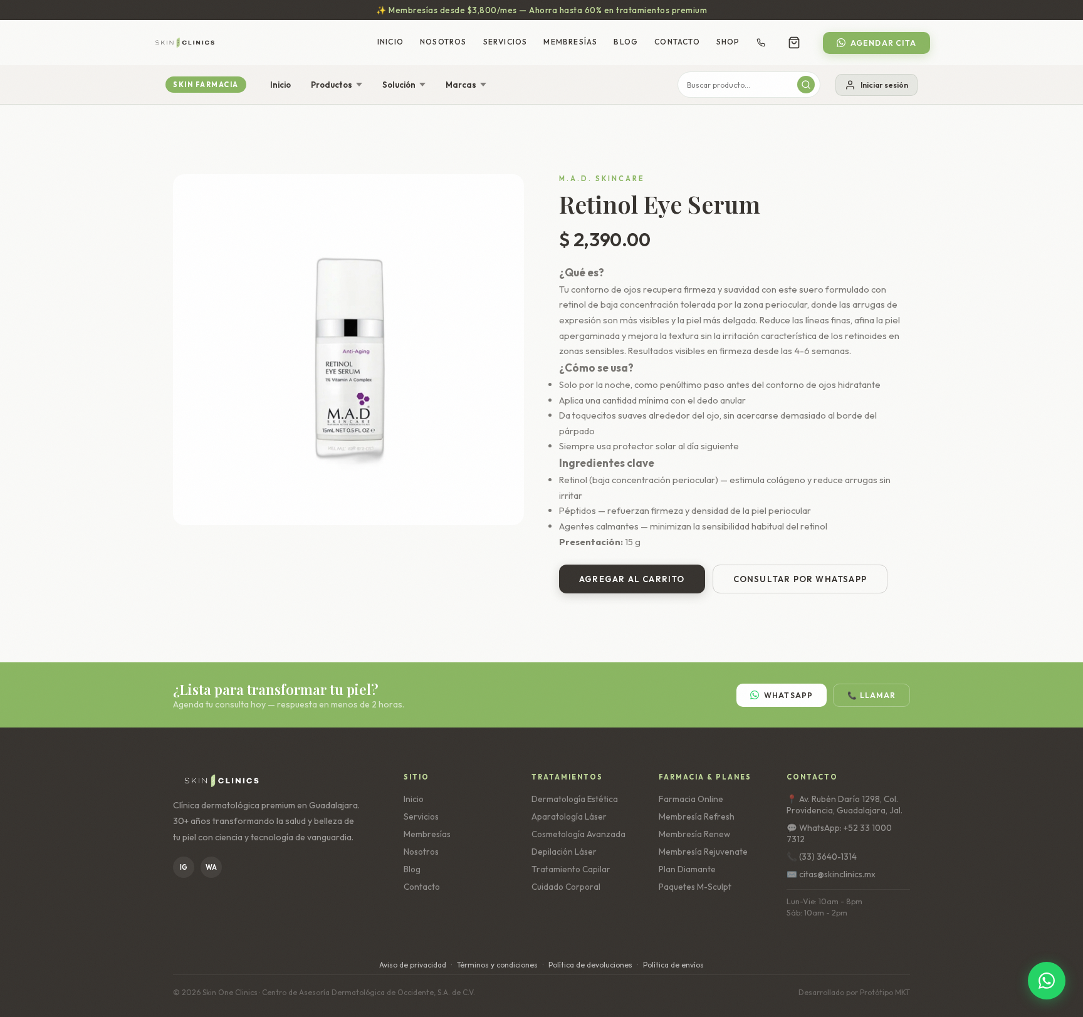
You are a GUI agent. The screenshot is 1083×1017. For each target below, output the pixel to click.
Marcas (461, 85)
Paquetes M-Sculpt (695, 886)
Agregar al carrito (632, 579)
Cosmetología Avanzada (578, 834)
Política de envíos (673, 964)
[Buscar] (806, 84)
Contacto (677, 41)
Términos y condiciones (497, 964)
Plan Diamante (687, 869)
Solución (399, 85)
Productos (331, 85)
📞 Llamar (871, 695)
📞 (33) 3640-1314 (822, 856)
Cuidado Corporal (565, 886)
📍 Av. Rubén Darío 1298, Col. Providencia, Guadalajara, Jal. (845, 804)
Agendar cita (883, 43)
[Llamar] (760, 42)
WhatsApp (789, 695)
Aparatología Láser (569, 816)
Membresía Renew (694, 834)
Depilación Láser (564, 851)
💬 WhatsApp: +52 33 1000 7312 (839, 833)
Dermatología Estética (574, 799)
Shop (728, 41)
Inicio (390, 41)
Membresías (570, 41)
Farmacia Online (691, 799)
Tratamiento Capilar (570, 869)
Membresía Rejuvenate (703, 851)
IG (183, 867)
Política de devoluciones (590, 964)
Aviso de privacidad (412, 964)
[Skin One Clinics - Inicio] (185, 42)
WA (211, 867)
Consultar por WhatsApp (800, 579)
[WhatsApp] (1046, 980)
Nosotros (443, 41)
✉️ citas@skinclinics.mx (831, 874)
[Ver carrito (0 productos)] (794, 42)
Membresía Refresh (697, 816)
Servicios (505, 41)
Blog (626, 41)
